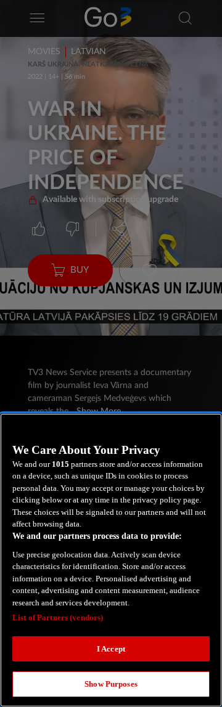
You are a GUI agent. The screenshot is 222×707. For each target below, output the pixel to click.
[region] (111, 560)
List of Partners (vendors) (57, 617)
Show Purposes (111, 684)
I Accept (111, 648)
